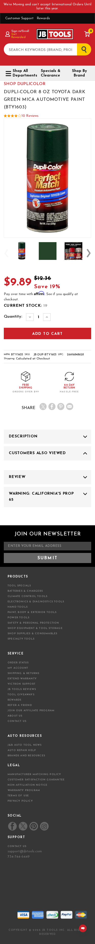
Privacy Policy (20, 801)
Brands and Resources (26, 755)
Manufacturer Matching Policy (34, 774)
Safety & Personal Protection (33, 623)
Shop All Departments (23, 73)
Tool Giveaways (21, 694)
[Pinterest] (60, 406)
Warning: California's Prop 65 (41, 497)
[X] (43, 406)
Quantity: (13, 317)
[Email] (69, 406)
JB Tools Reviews (22, 689)
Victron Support (21, 684)
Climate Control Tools (27, 596)
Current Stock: (26, 306)
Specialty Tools (21, 639)
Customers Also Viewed (37, 453)
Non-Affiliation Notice (27, 785)
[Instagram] (44, 826)
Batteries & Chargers (25, 591)
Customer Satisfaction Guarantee (36, 779)
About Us (15, 716)
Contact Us (17, 721)
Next (88, 253)
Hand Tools (18, 607)
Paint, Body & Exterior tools (32, 612)
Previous (6, 253)
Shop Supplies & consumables (32, 633)
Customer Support (19, 18)
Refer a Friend (20, 705)
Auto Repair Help (22, 750)
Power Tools (18, 617)
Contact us (17, 846)
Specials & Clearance (50, 73)
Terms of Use (18, 795)
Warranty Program (24, 790)
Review (17, 477)
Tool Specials (19, 585)
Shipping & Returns (24, 673)
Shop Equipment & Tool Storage (35, 628)
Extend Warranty (22, 678)
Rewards (43, 18)
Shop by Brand (79, 73)
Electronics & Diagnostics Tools (36, 601)
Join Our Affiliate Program (31, 710)
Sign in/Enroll (20, 31)
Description (23, 436)
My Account (18, 668)
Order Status (18, 662)
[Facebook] (51, 406)
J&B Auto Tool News (25, 745)
